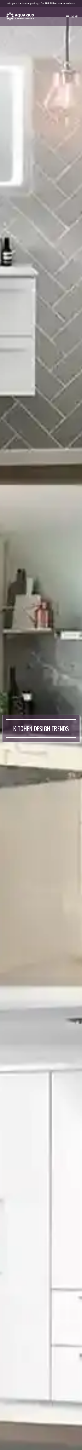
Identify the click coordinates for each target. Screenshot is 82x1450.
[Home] (23, 1444)
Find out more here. (64, 3)
